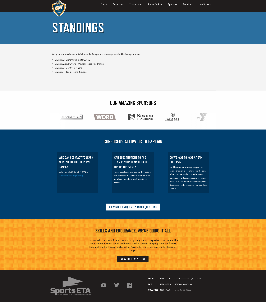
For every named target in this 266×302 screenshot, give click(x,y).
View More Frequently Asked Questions (133, 207)
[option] (70, 117)
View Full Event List (133, 259)
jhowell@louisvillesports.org (71, 175)
